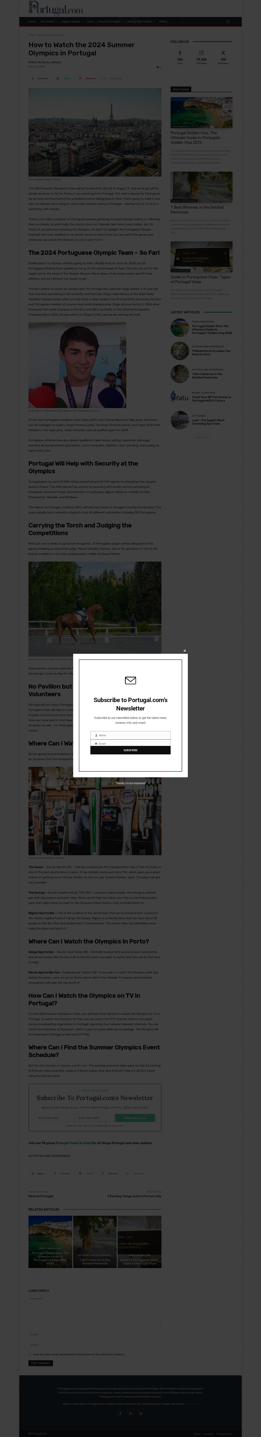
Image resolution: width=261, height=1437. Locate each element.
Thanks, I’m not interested (130, 783)
